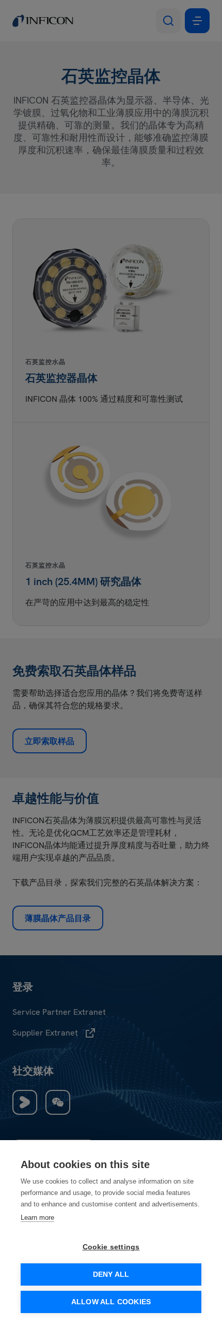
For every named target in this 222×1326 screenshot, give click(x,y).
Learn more (37, 1217)
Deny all (111, 1274)
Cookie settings (111, 1247)
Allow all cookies (111, 1302)
